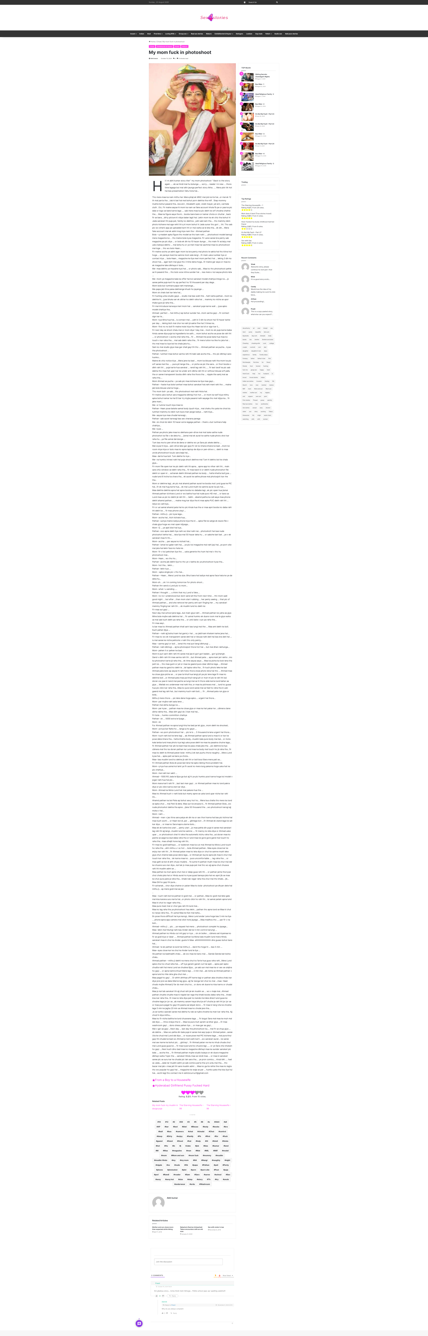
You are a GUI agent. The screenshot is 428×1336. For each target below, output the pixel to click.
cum (259, 347)
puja (226, 1170)
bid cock (266, 332)
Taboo (271, 411)
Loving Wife (169, 34)
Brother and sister (267, 339)
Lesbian (249, 34)
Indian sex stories (248, 381)
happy (262, 370)
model (226, 1151)
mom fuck (194, 1155)
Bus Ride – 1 (259, 84)
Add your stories (291, 34)
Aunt (244, 332)
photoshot (172, 1170)
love (251, 385)
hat (189, 1141)
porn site (205, 1170)
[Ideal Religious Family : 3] (247, 166)
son (250, 411)
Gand (170, 1141)
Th (209, 1179)
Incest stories (254, 377)
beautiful (258, 332)
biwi (185, 1127)
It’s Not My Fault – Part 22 (264, 124)
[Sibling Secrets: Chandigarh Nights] (247, 77)
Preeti (173, 1305)
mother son (253, 392)
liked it (245, 385)
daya (265, 351)
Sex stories (246, 408)
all (226, 1122)
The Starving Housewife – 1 (252, 205)
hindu (225, 1141)
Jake (189, 1146)
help (199, 1141)
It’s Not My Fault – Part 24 (264, 144)
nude (177, 1165)
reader (178, 1174)
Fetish (267, 34)
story (200, 1179)
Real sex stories (197, 34)
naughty (216, 1160)
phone (160, 1170)
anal (259, 328)
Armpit (265, 328)
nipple (159, 1165)
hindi (216, 1141)
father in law (261, 358)
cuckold (252, 347)
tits (253, 415)
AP (159, 1127)
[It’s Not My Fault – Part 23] (247, 117)
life (273, 381)
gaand (160, 1141)
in (174, 1146)
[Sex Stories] (214, 17)
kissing (267, 381)
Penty (226, 1165)
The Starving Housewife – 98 (219, 1107)
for (217, 1136)
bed (176, 1127)
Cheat (159, 42)
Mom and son (178, 1155)
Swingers (239, 34)
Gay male (258, 34)
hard (268, 370)
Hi (207, 1141)
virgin (259, 415)
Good (180, 1141)
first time (256, 362)
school (218, 1174)
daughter (245, 351)
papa (195, 1165)
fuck (226, 1136)
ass (272, 328)
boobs (216, 1127)
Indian (141, 34)
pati (216, 1165)
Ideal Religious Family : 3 (264, 163)
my (174, 1160)
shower (268, 408)
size (181, 1179)
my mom (185, 1160)
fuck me (245, 370)
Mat (198, 1151)
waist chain (267, 415)
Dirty (170, 1136)
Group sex (183, 34)
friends (245, 366)
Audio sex (278, 34)
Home (152, 42)
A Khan (253, 299)
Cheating (245, 343)
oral (244, 396)
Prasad (255, 400)
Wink (253, 277)
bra (226, 1127)
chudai (201, 1131)
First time (157, 34)
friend (268, 362)
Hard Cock (246, 373)
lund (226, 1146)
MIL (207, 1151)
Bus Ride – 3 (259, 134)
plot (184, 1170)
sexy (159, 1179)
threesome (246, 415)
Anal (149, 34)
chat (191, 1131)
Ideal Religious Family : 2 (264, 94)
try (217, 1179)
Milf (216, 1151)
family (190, 1136)
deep (160, 1136)
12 (167, 1122)
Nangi (204, 1160)
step (190, 1179)
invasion (259, 381)
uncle (226, 1179)
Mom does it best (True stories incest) (256, 213)
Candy (253, 287)
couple (245, 347)
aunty (250, 332)
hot (158, 1146)
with (258, 419)
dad (265, 347)
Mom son (268, 389)
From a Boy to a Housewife (173, 1080)
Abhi (217, 1122)
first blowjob (246, 362)
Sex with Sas (246, 241)
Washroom (205, 1184)
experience (246, 355)
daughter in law (256, 351)
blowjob (262, 336)
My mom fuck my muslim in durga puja (165, 1107)
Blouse (195, 1127)
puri (157, 1174)
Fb (200, 1136)
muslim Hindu (161, 1160)
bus (169, 1131)
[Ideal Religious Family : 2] (247, 97)
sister (244, 411)
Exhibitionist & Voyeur (223, 34)
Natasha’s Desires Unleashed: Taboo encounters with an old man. (191, 1229)
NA (195, 1160)
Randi (166, 1174)
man (189, 1151)
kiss (206, 1146)
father (252, 358)
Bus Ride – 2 (259, 104)
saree (207, 1174)
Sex (228, 1174)
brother (257, 339)
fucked (258, 366)
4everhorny (246, 328)
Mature (209, 34)
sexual (255, 408)
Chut (212, 1131)
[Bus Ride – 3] (247, 137)
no (169, 1165)
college (271, 343)
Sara (197, 1174)
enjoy (180, 1136)
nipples (267, 392)
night (228, 1160)
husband (266, 373)
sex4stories (264, 404)
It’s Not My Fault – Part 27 (251, 232)
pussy (262, 400)
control (223, 1131)
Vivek (253, 264)
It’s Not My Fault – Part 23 (264, 114)
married (263, 385)
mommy (207, 1155)
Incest (132, 34)
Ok (186, 1165)
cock (264, 343)
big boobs (246, 336)
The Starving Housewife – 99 (191, 1107)
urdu (193, 1184)
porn (194, 1170)
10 (160, 1122)
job (197, 1146)
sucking (263, 411)
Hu (166, 1146)
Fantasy (245, 358)
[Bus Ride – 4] (247, 156)
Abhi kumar (154, 58)
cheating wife (255, 343)
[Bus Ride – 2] (247, 107)
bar (167, 1127)
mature (271, 385)
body (206, 1127)
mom (164, 1155)
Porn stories (246, 400)
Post (217, 1170)
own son (258, 396)
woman (265, 419)
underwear (180, 1184)
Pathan (206, 1165)
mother (245, 392)
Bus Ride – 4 (259, 154)
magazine (177, 1151)
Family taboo (264, 355)
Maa (166, 1151)
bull (161, 1131)
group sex (254, 370)
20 (182, 1122)
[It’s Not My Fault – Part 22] (247, 127)
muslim (220, 1155)
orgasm (250, 396)
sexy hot (170, 1179)
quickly (269, 400)
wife (253, 419)
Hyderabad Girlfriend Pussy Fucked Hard (182, 1085)
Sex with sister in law (216, 1227)
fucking (265, 366)
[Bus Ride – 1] (247, 87)
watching (245, 419)
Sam (188, 1174)
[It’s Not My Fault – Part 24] (247, 146)
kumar (216, 1146)
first (208, 1136)
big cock (254, 336)
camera (180, 1131)
